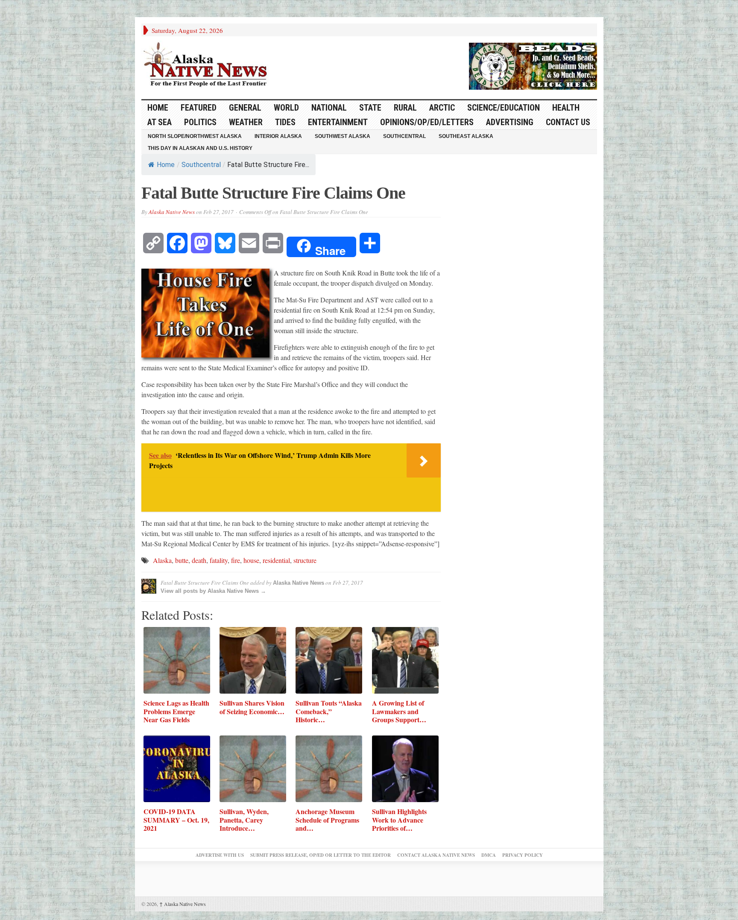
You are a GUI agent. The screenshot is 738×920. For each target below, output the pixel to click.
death (199, 560)
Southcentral (404, 136)
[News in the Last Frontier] (207, 65)
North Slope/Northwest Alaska (195, 136)
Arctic (442, 108)
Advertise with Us (220, 855)
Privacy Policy (522, 855)
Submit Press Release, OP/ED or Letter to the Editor (320, 855)
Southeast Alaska (466, 136)
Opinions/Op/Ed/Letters (427, 122)
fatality (219, 560)
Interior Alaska (278, 136)
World (286, 108)
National (329, 108)
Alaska (162, 560)
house (251, 560)
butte (181, 560)
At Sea (159, 122)
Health (566, 108)
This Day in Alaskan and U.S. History (200, 148)
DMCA (488, 855)
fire (235, 560)
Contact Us (568, 122)
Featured (199, 108)
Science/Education (503, 108)
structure (304, 560)
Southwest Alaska (342, 136)
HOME (157, 108)
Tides (285, 122)
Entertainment (338, 122)
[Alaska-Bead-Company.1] (533, 65)
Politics (200, 122)
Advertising (509, 122)
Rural (405, 108)
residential (276, 560)
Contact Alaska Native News (436, 855)
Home (166, 165)
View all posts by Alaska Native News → (213, 591)
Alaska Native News (172, 212)
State (370, 108)
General (245, 108)
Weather (246, 122)
